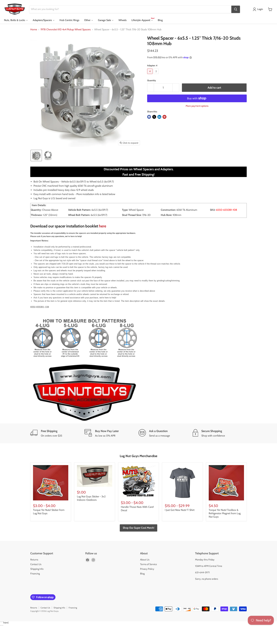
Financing (35, 573)
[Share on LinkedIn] (159, 117)
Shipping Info (36, 568)
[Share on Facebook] (149, 117)
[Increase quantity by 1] (176, 87)
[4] (150, 74)
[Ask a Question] (165, 433)
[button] (258, 9)
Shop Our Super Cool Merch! (138, 527)
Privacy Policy (147, 568)
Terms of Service (148, 564)
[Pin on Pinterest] (164, 117)
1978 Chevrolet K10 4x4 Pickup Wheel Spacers (66, 29)
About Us (144, 559)
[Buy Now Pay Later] (111, 433)
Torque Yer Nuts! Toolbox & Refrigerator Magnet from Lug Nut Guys (225, 513)
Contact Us (35, 564)
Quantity (151, 80)
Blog (142, 573)
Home (33, 29)
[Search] (235, 9)
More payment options (197, 106)
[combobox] (130, 9)
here (102, 226)
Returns (34, 559)
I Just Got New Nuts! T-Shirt (179, 509)
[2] (156, 74)
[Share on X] (154, 117)
